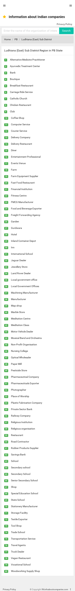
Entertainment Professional (26, 156)
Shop (14, 487)
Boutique (15, 79)
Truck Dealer (17, 551)
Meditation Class (20, 325)
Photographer (18, 389)
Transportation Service (23, 538)
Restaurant (17, 435)
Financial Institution (21, 189)
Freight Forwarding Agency (25, 215)
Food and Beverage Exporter (26, 208)
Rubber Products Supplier (25, 448)
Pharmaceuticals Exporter (25, 383)
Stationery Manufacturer (24, 506)
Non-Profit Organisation (24, 344)
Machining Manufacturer (24, 292)
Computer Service (20, 124)
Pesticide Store (19, 370)
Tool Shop (16, 525)
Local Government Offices (25, 286)
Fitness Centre (19, 195)
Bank (13, 72)
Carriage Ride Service (21, 92)
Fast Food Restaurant (23, 182)
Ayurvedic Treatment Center (25, 66)
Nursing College (19, 351)
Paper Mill (16, 364)
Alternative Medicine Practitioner (27, 59)
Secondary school (20, 467)
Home (7, 39)
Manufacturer (18, 299)
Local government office (24, 279)
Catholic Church (18, 98)
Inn (12, 247)
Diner (14, 150)
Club (12, 111)
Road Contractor (20, 441)
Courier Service (19, 130)
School (14, 461)
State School (18, 499)
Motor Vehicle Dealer (22, 331)
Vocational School (21, 564)
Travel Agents (18, 545)
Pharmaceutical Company (25, 376)
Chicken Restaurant (20, 105)
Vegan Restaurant (21, 558)
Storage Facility (19, 512)
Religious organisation (23, 428)
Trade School (18, 532)
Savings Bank (18, 454)
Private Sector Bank (21, 409)
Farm (14, 169)
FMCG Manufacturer (22, 202)
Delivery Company (20, 137)
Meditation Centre (20, 318)
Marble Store (18, 312)
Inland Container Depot (23, 241)
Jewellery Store (19, 266)
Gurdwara (16, 228)
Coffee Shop (17, 118)
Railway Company (21, 415)
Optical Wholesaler (21, 357)
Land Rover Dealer (21, 273)
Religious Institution (21, 422)
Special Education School (24, 493)
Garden (15, 221)
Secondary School (20, 474)
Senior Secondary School (24, 480)
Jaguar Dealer (18, 260)
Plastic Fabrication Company (26, 402)
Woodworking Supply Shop (25, 571)
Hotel (14, 234)
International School (22, 253)
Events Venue (18, 163)
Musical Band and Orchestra (26, 338)
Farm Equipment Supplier (24, 176)
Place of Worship (20, 396)
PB (16, 39)
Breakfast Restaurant (21, 85)
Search (66, 30)
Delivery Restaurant (21, 143)
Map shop (16, 305)
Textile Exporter (19, 519)
